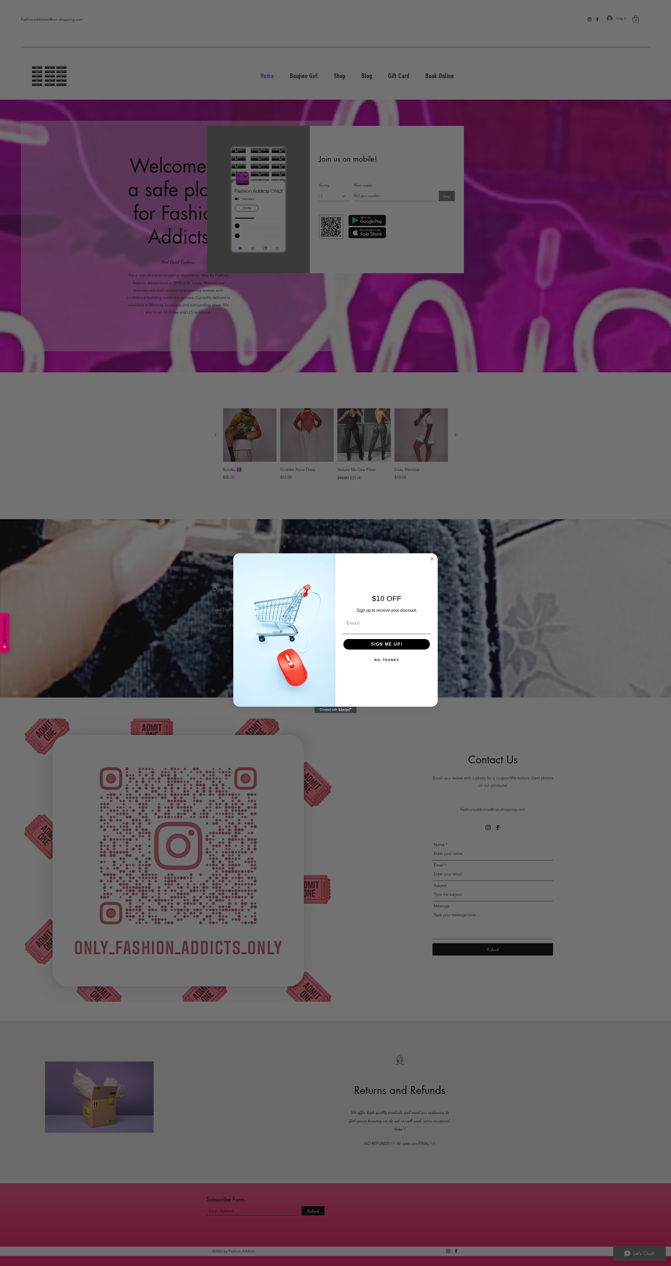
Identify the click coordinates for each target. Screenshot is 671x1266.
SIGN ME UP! (387, 644)
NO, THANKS (386, 660)
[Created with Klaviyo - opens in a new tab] (335, 710)
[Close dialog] (432, 559)
